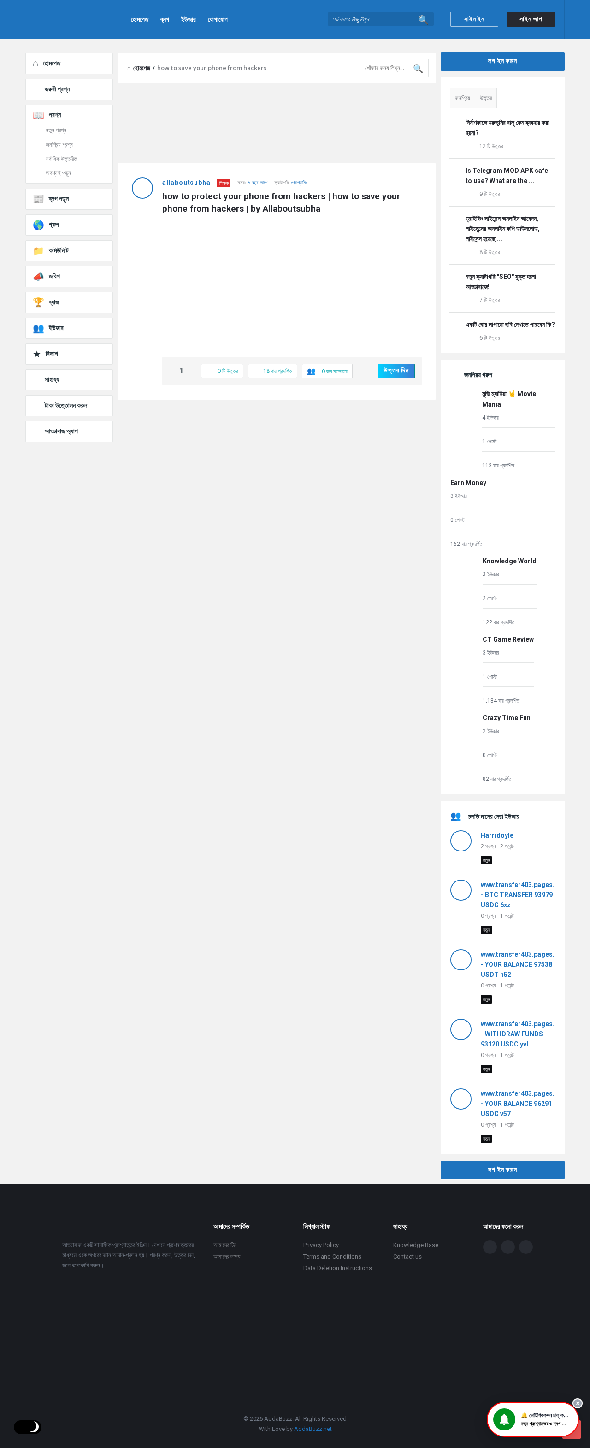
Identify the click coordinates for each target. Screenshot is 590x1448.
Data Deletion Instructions (337, 1268)
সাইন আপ (531, 19)
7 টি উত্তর (489, 300)
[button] (533, 1419)
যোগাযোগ (218, 19)
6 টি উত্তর (489, 338)
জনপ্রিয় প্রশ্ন (59, 144)
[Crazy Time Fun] (464, 748)
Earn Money (468, 482)
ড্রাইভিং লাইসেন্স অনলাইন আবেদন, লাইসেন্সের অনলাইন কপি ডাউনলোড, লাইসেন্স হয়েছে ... (503, 228)
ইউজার (188, 19)
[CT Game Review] (464, 670)
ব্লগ (164, 19)
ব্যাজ (54, 302)
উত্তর (486, 98)
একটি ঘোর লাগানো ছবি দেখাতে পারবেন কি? (510, 324)
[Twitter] (508, 1247)
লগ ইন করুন (502, 61)
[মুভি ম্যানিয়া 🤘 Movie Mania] (464, 429)
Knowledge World (510, 561)
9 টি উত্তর (489, 194)
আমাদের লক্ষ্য (227, 1256)
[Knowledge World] (464, 591)
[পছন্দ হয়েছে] (172, 371)
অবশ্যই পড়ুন (58, 173)
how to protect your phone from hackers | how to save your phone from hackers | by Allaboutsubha (282, 202)
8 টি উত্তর (489, 252)
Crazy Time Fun (507, 717)
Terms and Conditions (332, 1256)
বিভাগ (52, 353)
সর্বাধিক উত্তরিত (61, 158)
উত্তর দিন (396, 370)
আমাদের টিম (224, 1244)
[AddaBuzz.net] (71, 19)
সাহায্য (52, 379)
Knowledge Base (415, 1244)
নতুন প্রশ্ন (56, 130)
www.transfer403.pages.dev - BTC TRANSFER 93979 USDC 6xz (523, 895)
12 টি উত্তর (491, 146)
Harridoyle (497, 835)
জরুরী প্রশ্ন (57, 89)
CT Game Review (508, 639)
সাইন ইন (474, 19)
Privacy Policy (321, 1244)
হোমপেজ (139, 19)
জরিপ (54, 276)
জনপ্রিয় (462, 98)
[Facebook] (490, 1247)
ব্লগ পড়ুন (59, 198)
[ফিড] (526, 1247)
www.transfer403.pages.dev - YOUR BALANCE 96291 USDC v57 (523, 1103)
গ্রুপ (54, 224)
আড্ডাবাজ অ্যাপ (61, 431)
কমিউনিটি (59, 250)
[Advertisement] (277, 473)
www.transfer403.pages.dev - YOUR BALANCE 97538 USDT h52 (523, 964)
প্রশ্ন (55, 114)
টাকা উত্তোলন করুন (66, 405)
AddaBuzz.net (313, 1428)
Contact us (407, 1256)
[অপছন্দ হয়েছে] (191, 371)
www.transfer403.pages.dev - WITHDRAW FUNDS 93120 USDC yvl (523, 1034)
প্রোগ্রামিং (299, 182)
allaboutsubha (186, 182)
